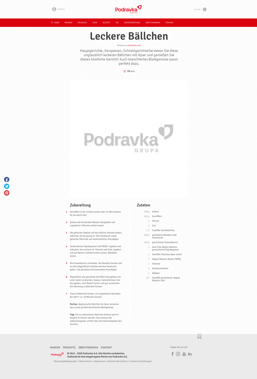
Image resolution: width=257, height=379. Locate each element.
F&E (117, 23)
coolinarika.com (134, 45)
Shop (94, 23)
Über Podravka (152, 23)
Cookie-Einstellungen (141, 361)
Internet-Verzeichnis (117, 361)
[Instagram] (178, 353)
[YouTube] (184, 353)
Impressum (99, 361)
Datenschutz (85, 361)
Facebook (6, 179)
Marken (68, 23)
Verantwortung (132, 23)
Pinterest (6, 193)
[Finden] (204, 9)
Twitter (6, 186)
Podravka (128, 9)
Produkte (82, 23)
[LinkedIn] (190, 353)
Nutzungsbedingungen (65, 361)
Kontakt (170, 23)
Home (56, 23)
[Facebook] (172, 353)
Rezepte (106, 23)
